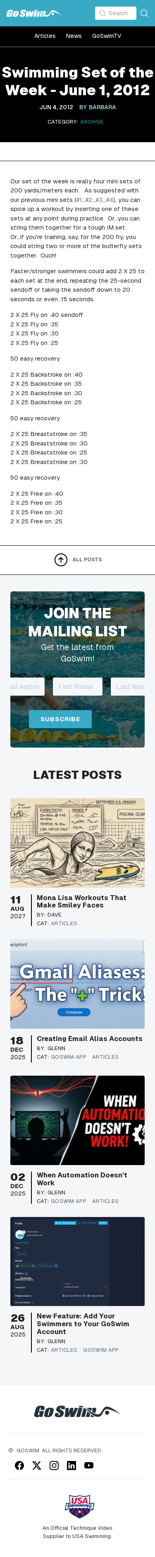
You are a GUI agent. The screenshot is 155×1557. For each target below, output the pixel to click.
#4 (109, 199)
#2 (89, 199)
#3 (99, 199)
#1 (79, 199)
